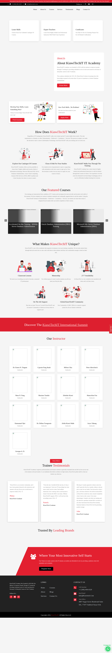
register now (46, 569)
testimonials (69, 9)
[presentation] (6, 220)
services (59, 9)
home (35, 9)
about (43, 592)
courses (51, 9)
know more (63, 85)
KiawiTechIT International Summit (65, 325)
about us (43, 9)
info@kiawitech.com (32, 4)
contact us (86, 9)
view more (56, 461)
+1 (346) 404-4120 (16, 4)
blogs (78, 9)
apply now (64, 117)
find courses (17, 120)
